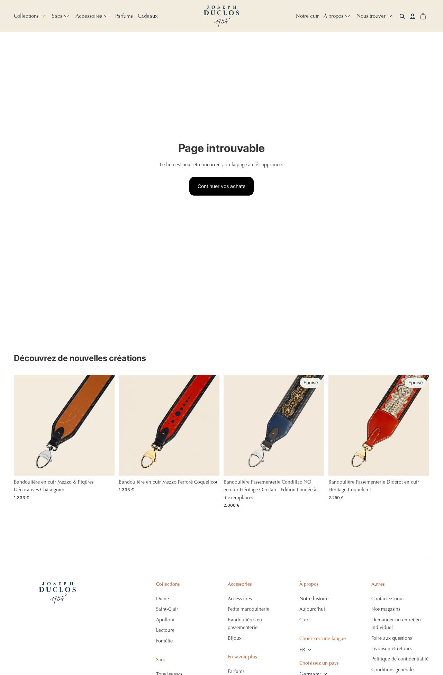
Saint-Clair (167, 609)
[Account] (412, 16)
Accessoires (240, 599)
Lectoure (165, 630)
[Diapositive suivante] (104, 425)
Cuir (303, 620)
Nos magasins (385, 609)
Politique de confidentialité (399, 659)
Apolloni (165, 620)
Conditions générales (393, 670)
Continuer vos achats (221, 186)
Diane (162, 599)
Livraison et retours (391, 648)
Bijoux (235, 638)
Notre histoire (313, 599)
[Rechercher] (402, 16)
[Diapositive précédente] (24, 425)
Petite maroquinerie (248, 609)
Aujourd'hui (312, 609)
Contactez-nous (387, 599)
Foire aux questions (391, 638)
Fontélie (164, 641)
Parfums (236, 671)
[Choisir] (104, 465)
